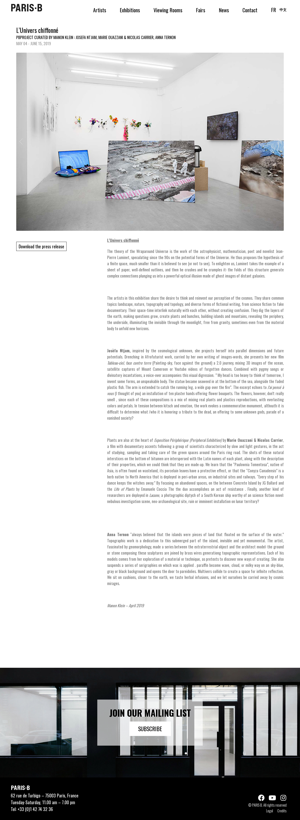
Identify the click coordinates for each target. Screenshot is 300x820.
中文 (283, 9)
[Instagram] (283, 798)
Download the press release (41, 246)
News (224, 10)
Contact (249, 10)
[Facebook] (261, 798)
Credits (282, 811)
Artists (99, 10)
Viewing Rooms (168, 10)
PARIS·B (26, 8)
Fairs (200, 10)
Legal (269, 811)
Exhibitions (130, 10)
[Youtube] (272, 798)
